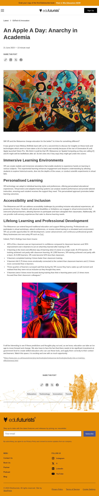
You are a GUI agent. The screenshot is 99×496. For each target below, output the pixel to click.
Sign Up (90, 10)
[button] (16, 10)
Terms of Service (73, 489)
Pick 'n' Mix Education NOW (68, 3)
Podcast (6, 472)
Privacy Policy (57, 489)
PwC (42, 234)
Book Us (6, 463)
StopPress (7, 491)
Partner (6, 467)
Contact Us (8, 458)
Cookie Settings (89, 489)
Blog (5, 477)
